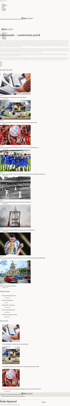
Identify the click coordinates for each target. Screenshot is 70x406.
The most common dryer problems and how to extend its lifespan (13, 97)
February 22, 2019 (7, 307)
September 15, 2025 (7, 391)
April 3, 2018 (6, 302)
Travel (3, 6)
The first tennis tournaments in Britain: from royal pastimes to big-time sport (15, 202)
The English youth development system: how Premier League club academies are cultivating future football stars (22, 174)
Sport (3, 8)
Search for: (2, 399)
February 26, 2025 (5, 287)
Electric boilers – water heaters (8, 305)
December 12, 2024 (7, 312)
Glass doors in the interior (7, 300)
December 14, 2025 (7, 346)
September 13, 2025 (5, 175)
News (3, 4)
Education (4, 5)
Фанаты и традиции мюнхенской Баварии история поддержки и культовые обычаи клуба (19, 147)
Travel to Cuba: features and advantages (8, 285)
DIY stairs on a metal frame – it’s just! (9, 314)
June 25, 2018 (4, 38)
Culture (4, 9)
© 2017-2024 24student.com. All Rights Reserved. (13, 396)
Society (4, 10)
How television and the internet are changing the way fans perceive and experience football (18, 122)
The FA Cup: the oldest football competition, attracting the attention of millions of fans (17, 229)
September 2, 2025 (5, 231)
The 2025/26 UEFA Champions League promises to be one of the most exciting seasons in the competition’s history (23, 257)
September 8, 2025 (5, 203)
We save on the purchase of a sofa (9, 295)
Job (3, 7)
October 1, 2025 (6, 368)
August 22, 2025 (4, 259)
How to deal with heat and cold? (8, 309)
